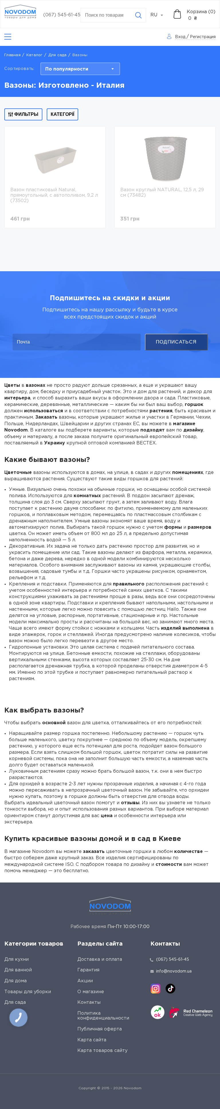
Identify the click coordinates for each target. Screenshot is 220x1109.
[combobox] (159, 15)
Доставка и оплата (99, 959)
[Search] (138, 15)
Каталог (34, 55)
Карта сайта (91, 1040)
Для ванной (18, 970)
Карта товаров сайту (102, 1051)
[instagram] (155, 988)
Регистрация (203, 37)
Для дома (15, 981)
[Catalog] (7, 37)
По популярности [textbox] (66, 69)
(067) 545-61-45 (61, 15)
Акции (85, 981)
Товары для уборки (27, 992)
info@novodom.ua (174, 971)
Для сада (57, 55)
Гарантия (88, 970)
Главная (12, 55)
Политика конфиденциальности (103, 1016)
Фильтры (26, 114)
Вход (180, 37)
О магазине (90, 992)
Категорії (62, 114)
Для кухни (16, 959)
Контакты (89, 1002)
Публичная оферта (99, 1029)
